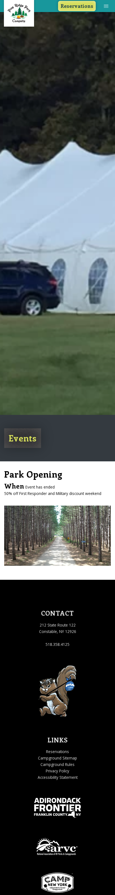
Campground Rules (57, 764)
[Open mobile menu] (106, 6)
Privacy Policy (57, 771)
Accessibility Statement (58, 777)
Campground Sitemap (57, 758)
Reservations (77, 6)
